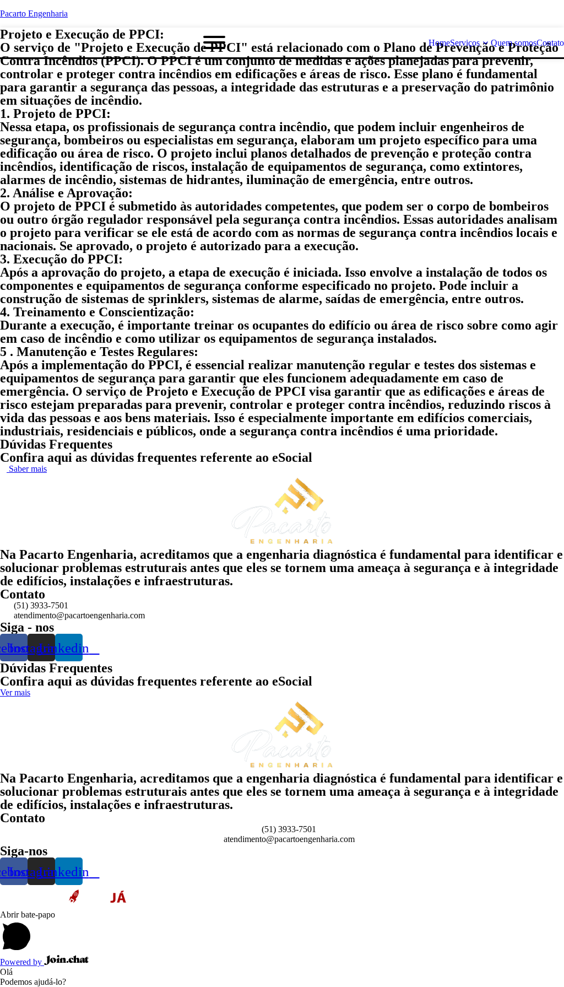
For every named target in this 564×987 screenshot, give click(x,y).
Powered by (22, 962)
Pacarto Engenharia (34, 13)
